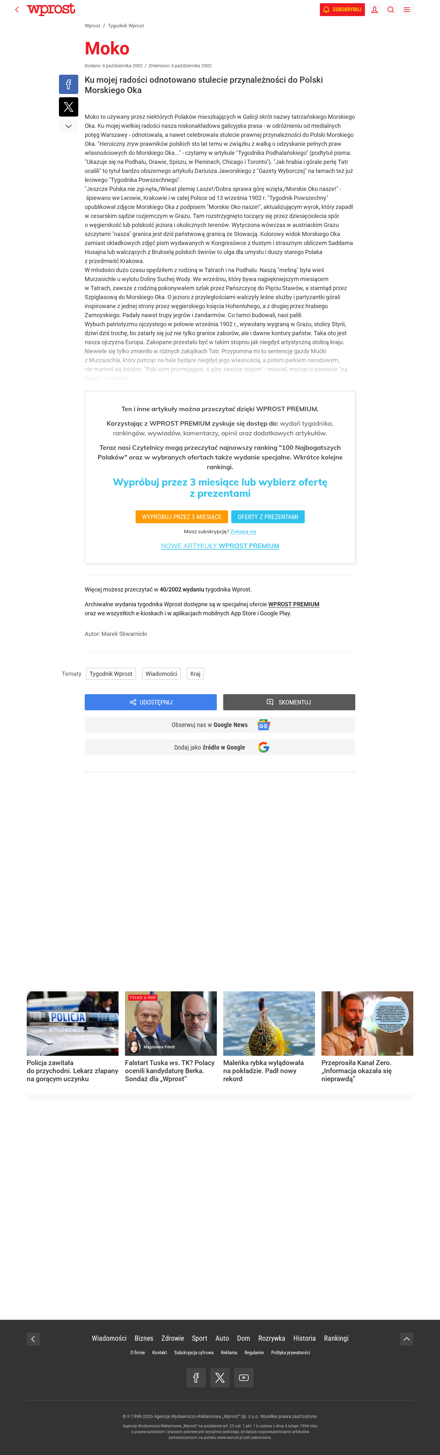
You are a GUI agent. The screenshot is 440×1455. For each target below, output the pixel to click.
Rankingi (336, 1338)
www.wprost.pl (230, 1437)
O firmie (137, 1353)
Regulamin (254, 1353)
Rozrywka (271, 1338)
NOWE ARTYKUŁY (220, 546)
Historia (304, 1338)
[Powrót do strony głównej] (33, 1339)
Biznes (144, 1338)
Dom (243, 1338)
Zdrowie (172, 1338)
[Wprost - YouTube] (243, 1377)
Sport (199, 1338)
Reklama (229, 1353)
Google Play (275, 613)
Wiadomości (161, 673)
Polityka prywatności (290, 1353)
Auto (222, 1338)
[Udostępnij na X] (68, 107)
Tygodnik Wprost (111, 673)
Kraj (195, 673)
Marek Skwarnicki (124, 633)
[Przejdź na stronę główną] (17, 9)
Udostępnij (156, 702)
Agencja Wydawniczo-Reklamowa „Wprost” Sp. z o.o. (206, 1416)
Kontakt (159, 1353)
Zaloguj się (243, 531)
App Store (243, 613)
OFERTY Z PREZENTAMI (268, 517)
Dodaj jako (209, 747)
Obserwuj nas (210, 725)
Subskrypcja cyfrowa (194, 1353)
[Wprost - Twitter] (220, 1377)
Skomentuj (295, 702)
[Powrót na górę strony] (406, 1339)
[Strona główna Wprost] (51, 9)
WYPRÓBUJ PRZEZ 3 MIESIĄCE (182, 517)
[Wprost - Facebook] (196, 1377)
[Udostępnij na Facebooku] (68, 84)
